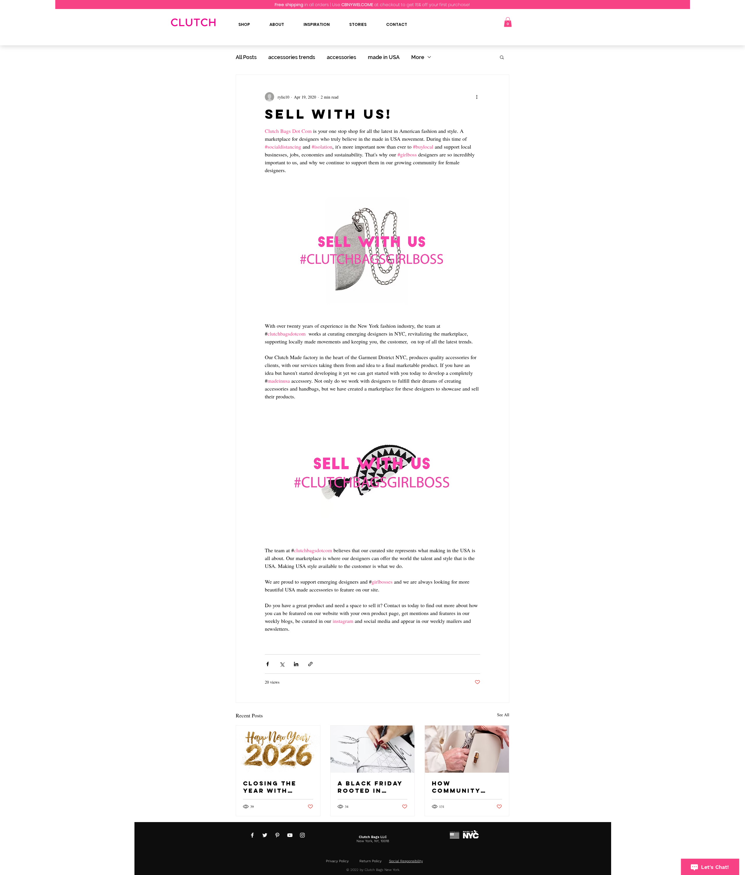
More (417, 57)
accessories (341, 57)
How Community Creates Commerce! (456, 787)
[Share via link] (310, 664)
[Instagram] (302, 835)
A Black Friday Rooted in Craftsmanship (371, 787)
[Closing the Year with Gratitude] (278, 749)
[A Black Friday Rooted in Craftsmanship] (373, 749)
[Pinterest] (277, 835)
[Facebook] (252, 835)
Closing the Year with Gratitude (270, 787)
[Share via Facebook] (267, 664)
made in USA (384, 57)
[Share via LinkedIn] (296, 664)
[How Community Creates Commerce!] (467, 749)
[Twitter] (265, 835)
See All (503, 714)
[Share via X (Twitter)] (282, 664)
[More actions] (476, 96)
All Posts (246, 57)
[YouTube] (290, 835)
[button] (508, 22)
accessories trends (291, 57)
